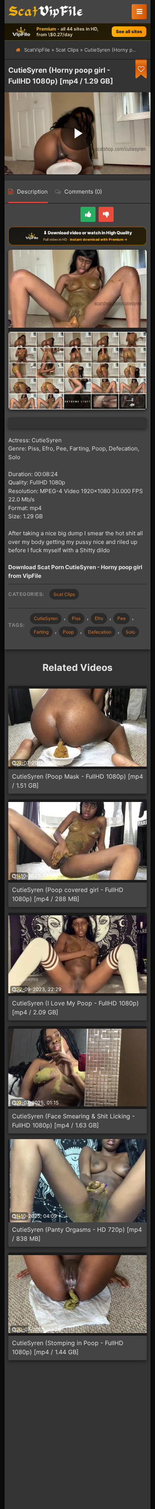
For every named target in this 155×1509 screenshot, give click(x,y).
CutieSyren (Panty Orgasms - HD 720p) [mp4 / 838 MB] (77, 1234)
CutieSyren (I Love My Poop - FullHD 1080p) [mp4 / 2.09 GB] (75, 1007)
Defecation (99, 632)
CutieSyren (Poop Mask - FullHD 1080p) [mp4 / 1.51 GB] (77, 781)
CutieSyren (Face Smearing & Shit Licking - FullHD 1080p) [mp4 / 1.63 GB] (73, 1120)
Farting (41, 632)
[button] (139, 11)
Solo (130, 632)
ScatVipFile (37, 50)
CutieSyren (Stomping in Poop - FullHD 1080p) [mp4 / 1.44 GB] (67, 1347)
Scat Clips (67, 50)
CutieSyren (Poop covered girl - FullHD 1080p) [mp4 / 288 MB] (67, 894)
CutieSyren (46, 618)
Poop (68, 632)
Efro (99, 618)
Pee (121, 618)
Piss (76, 618)
